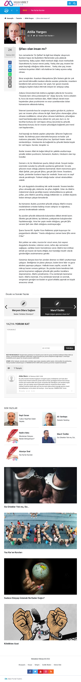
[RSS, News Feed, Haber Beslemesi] (51, 671)
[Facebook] (10, 62)
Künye (30, 665)
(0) (34, 391)
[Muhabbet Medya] (16, 3)
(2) (29, 391)
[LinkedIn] (10, 70)
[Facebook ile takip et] (30, 671)
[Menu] (70, 3)
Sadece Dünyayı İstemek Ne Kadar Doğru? (43, 10)
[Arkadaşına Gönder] (10, 78)
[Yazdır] (10, 82)
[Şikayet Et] (72, 391)
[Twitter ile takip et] (35, 671)
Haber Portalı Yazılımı (15, 679)
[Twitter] (10, 66)
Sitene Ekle (57, 665)
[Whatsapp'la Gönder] (10, 74)
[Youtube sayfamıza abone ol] (40, 671)
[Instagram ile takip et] (45, 671)
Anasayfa (22, 665)
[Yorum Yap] (10, 86)
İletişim (37, 665)
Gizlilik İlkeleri (46, 665)
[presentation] (11, 10)
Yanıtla (23, 391)
